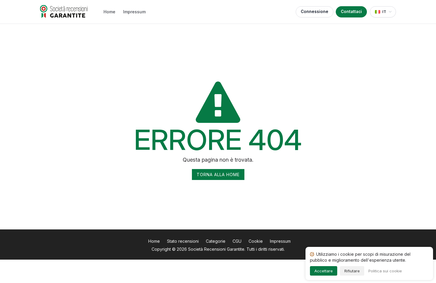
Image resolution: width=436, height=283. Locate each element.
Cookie (256, 241)
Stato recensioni (183, 241)
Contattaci (351, 11)
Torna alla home (218, 174)
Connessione (314, 11)
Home (109, 11)
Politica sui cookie (385, 270)
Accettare (323, 270)
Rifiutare (352, 270)
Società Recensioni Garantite (216, 249)
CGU (237, 241)
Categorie (215, 241)
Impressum (134, 11)
